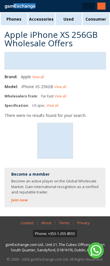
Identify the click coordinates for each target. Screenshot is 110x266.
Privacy (83, 222)
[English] (88, 6)
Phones (13, 19)
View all (38, 77)
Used (68, 19)
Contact (27, 222)
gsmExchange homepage (20, 6)
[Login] (101, 6)
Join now (19, 199)
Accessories (41, 19)
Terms (64, 222)
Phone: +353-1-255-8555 (55, 233)
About (46, 222)
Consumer (95, 19)
